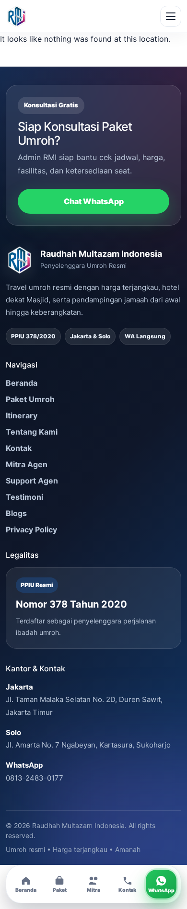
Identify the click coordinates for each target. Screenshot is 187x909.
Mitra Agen (26, 464)
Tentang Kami (32, 432)
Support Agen (32, 480)
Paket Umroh (30, 399)
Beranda (21, 383)
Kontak (19, 448)
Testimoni (24, 497)
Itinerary (21, 415)
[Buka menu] (170, 16)
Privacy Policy (31, 529)
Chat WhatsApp (94, 201)
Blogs (16, 513)
